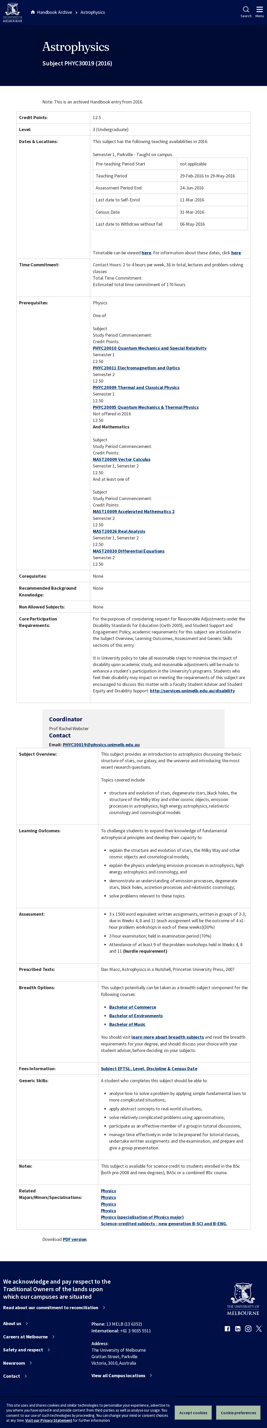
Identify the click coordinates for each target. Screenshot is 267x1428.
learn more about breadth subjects (167, 1037)
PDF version (75, 1239)
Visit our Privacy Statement (48, 1420)
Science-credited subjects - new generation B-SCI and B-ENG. (164, 1224)
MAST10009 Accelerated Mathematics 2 (133, 511)
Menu (260, 16)
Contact (11, 1376)
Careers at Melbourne (25, 1337)
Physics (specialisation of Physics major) (142, 1217)
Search (246, 16)
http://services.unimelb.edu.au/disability (192, 691)
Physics (108, 1191)
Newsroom (14, 1363)
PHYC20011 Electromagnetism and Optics (136, 368)
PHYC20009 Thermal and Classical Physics (136, 387)
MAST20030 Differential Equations (129, 551)
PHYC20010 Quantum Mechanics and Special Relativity (149, 348)
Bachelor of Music (127, 1024)
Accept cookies (193, 1412)
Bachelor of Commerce (132, 1007)
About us (12, 1323)
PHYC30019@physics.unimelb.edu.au (101, 744)
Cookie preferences (238, 1412)
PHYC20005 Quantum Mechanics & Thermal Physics (145, 407)
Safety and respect (23, 1350)
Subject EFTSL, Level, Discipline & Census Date (149, 1069)
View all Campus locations (118, 1375)
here (146, 253)
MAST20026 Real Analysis (119, 531)
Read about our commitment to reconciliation (50, 1307)
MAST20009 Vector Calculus (121, 459)
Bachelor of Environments (136, 1016)
